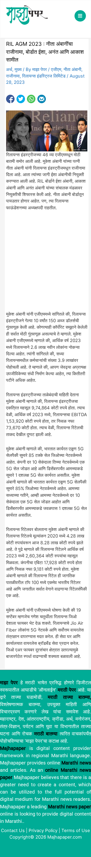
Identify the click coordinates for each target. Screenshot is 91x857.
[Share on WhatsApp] (31, 99)
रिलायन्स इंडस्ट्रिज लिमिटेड (44, 75)
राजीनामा (13, 75)
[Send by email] (41, 99)
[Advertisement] (45, 263)
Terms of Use (75, 830)
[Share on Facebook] (10, 99)
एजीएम (56, 69)
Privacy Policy (43, 830)
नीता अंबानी (72, 69)
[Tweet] (21, 99)
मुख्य (18, 69)
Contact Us (13, 830)
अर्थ (9, 69)
